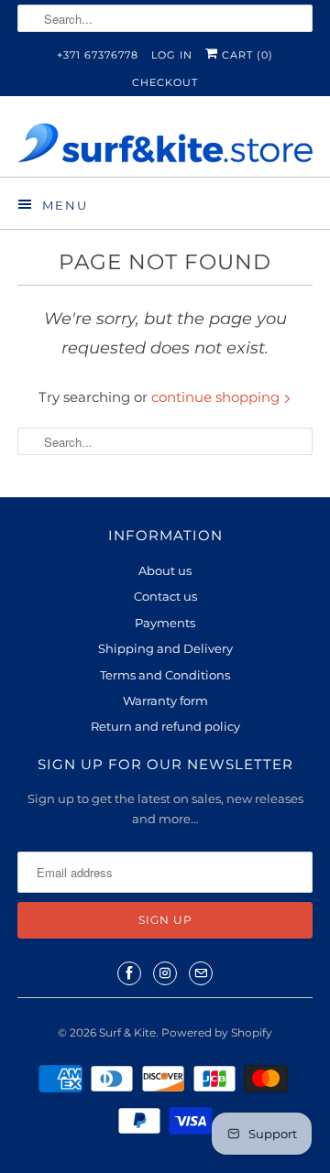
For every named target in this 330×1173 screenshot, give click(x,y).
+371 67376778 (97, 55)
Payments (165, 622)
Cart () (245, 55)
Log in (171, 55)
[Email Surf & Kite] (201, 973)
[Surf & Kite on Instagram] (165, 973)
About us (165, 570)
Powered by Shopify (216, 1032)
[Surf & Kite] (165, 143)
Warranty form (165, 700)
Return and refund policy (165, 726)
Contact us (165, 596)
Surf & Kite (127, 1032)
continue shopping (217, 397)
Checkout (165, 82)
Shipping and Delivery (165, 648)
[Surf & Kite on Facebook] (129, 973)
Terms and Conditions (165, 675)
